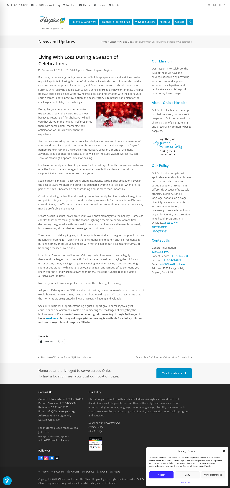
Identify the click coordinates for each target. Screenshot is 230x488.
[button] (223, 451)
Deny (187, 474)
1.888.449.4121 (172, 260)
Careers (87, 5)
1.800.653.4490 (19, 5)
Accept (161, 474)
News (117, 471)
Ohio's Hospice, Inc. (68, 479)
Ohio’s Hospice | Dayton (98, 70)
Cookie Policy (186, 482)
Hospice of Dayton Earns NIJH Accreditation (65, 357)
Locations (71, 5)
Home (104, 41)
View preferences (213, 474)
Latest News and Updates (123, 41)
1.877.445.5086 (180, 256)
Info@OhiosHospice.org (47, 5)
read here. (52, 318)
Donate (102, 5)
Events (115, 5)
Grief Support (77, 70)
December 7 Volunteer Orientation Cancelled (162, 357)
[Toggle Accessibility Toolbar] (7, 481)
